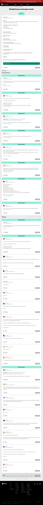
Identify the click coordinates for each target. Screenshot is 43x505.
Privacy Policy (13, 501)
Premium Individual (28, 485)
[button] (39, 17)
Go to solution (22, 13)
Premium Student (28, 492)
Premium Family (29, 489)
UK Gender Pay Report (16, 503)
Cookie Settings (19, 501)
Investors (16, 490)
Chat (21, 4)
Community (5, 4)
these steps (25, 1)
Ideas (27, 4)
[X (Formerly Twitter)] (37, 484)
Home (6, 6)
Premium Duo (29, 487)
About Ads (23, 501)
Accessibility (27, 501)
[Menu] (41, 4)
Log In (38, 4)
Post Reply (37, 475)
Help (15, 4)
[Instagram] (35, 484)
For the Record (12, 488)
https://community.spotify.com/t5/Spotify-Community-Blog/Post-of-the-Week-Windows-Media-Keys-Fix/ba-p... (19, 451)
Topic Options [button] (4, 70)
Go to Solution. (8, 63)
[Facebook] (40, 484)
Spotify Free (28, 494)
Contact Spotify (23, 491)
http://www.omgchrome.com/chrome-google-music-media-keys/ (12, 120)
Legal (2, 501)
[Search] (36, 4)
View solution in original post (7, 85)
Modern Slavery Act (4, 503)
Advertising (17, 488)
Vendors (16, 492)
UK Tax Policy (10, 503)
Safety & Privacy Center (8, 501)
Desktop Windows (12, 6)
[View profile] (4, 95)
